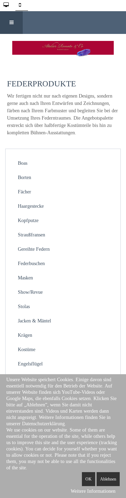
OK (88, 479)
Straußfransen (31, 234)
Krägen (25, 335)
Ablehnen (108, 479)
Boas (22, 163)
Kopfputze (28, 220)
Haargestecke (31, 206)
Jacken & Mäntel (34, 320)
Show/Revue (30, 292)
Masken (25, 277)
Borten (24, 177)
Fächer (24, 191)
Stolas (24, 306)
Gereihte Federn (34, 249)
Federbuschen (31, 263)
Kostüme (26, 349)
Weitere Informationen (93, 491)
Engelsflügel (30, 364)
